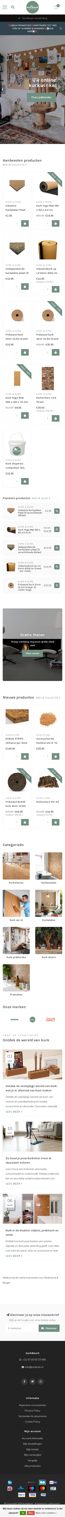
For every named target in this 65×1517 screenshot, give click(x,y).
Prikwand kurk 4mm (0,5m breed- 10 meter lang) (47, 339)
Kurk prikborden (11, 928)
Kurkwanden (42, 854)
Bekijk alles (40, 498)
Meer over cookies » (46, 1513)
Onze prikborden (41, 97)
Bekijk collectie (14, 165)
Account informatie (32, 1438)
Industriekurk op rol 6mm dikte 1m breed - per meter (47, 273)
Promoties (8, 965)
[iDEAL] (9, 1488)
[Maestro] (31, 1488)
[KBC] (20, 1488)
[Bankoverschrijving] (20, 1482)
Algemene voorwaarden (32, 1405)
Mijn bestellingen (32, 1443)
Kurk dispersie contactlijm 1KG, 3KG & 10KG (15, 468)
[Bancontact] (53, 1488)
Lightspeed (54, 1503)
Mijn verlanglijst (32, 1454)
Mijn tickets (32, 1449)
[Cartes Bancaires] (42, 1482)
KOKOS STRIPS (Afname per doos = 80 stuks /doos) (16, 743)
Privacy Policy (32, 1410)
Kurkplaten (41, 891)
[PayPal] (21, 1495)
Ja (23, 1513)
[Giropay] (53, 1482)
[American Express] (9, 1482)
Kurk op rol (8, 891)
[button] (2, 89)
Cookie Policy (32, 1421)
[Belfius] (31, 1482)
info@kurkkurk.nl (34, 1367)
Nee (31, 1513)
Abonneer (51, 1328)
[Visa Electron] (43, 1495)
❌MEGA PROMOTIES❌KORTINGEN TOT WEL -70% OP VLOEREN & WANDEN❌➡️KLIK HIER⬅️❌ (32, 28)
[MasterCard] (42, 1488)
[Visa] (32, 1495)
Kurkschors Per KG (47, 801)
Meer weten (32, 653)
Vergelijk (32, 1460)
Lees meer (13, 1111)
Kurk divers (41, 928)
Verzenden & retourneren (32, 1416)
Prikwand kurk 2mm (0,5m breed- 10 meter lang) (17, 339)
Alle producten (32, 1465)
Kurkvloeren (9, 854)
